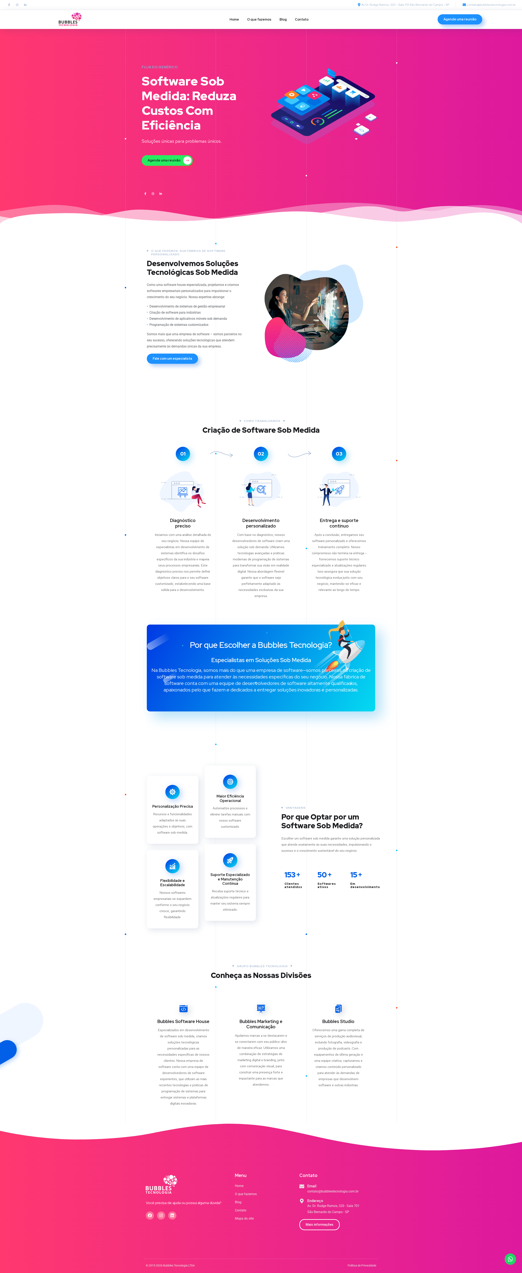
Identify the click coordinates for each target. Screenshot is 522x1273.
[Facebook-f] (9, 5)
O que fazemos (259, 19)
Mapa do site (244, 1218)
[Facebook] (150, 1215)
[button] (319, 1224)
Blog (283, 19)
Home (234, 19)
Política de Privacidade (362, 1265)
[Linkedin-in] (25, 5)
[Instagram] (17, 5)
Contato (302, 19)
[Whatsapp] (510, 1259)
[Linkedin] (172, 1215)
